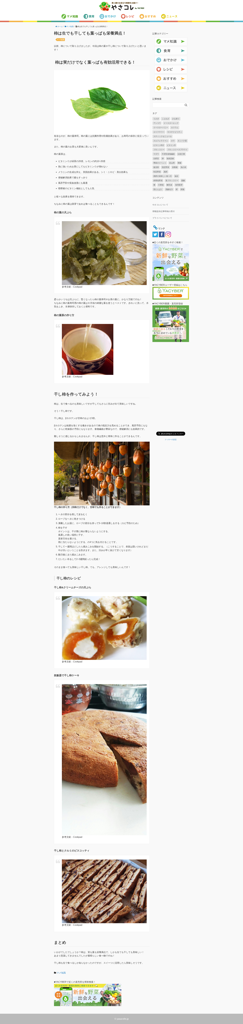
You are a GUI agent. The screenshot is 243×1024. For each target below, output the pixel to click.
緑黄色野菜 (158, 180)
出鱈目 (156, 158)
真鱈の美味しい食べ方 (162, 176)
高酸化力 (169, 189)
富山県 (172, 163)
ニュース (158, 85)
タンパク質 (182, 141)
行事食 (161, 185)
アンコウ (157, 123)
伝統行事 (181, 154)
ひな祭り (175, 119)
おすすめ (158, 76)
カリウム (174, 127)
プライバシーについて (162, 218)
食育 (156, 48)
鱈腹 (182, 189)
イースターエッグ (171, 123)
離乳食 (169, 185)
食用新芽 (179, 185)
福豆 (176, 176)
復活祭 (156, 167)
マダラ (156, 154)
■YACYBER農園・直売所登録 (167, 303)
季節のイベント (159, 163)
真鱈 (165, 172)
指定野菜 (165, 167)
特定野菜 (157, 172)
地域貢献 (170, 158)
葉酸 (183, 180)
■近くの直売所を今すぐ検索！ (167, 242)
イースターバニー (160, 127)
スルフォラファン (160, 141)
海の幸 (183, 167)
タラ (173, 141)
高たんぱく (158, 189)
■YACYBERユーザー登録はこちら (169, 285)
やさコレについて (160, 205)
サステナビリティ (174, 132)
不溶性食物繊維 (168, 154)
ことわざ (165, 119)
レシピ (157, 67)
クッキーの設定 (171, 440)
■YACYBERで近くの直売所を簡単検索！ (75, 982)
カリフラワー (158, 132)
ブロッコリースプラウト (177, 150)
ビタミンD (171, 145)
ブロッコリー (158, 150)
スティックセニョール (162, 136)
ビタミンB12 (158, 145)
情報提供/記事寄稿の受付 (163, 211)
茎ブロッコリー (172, 180)
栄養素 (175, 167)
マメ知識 (60, 39)
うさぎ (156, 119)
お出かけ (158, 57)
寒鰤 (179, 163)
